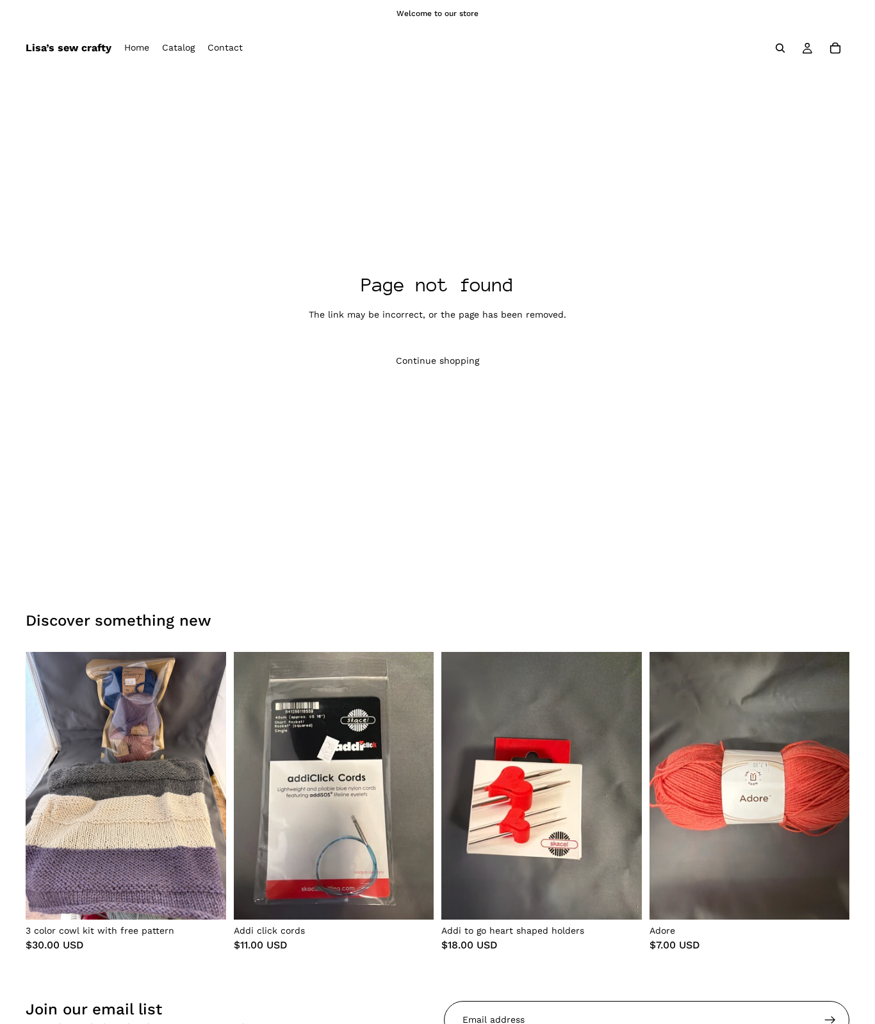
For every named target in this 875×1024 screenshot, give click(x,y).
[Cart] (835, 48)
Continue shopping (437, 360)
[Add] (206, 899)
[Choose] (413, 899)
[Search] (780, 48)
